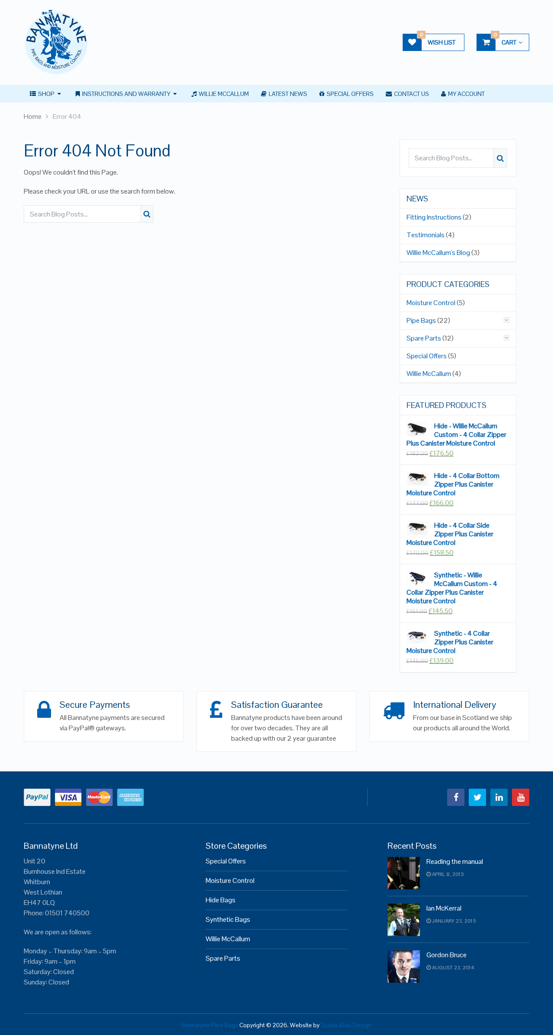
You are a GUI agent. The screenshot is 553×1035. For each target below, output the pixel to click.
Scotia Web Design (346, 1025)
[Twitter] (477, 797)
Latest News (287, 94)
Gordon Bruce (446, 954)
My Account (466, 94)
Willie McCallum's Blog (438, 252)
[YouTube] (520, 797)
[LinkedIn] (499, 797)
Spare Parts (424, 338)
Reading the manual (454, 861)
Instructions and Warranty (125, 94)
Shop (45, 94)
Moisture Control (431, 303)
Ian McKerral (443, 908)
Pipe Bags (421, 320)
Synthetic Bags (228, 919)
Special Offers (349, 94)
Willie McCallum (223, 94)
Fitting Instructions (434, 217)
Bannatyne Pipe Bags (209, 1025)
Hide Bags (220, 899)
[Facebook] (455, 797)
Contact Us (411, 94)
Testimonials (426, 235)
